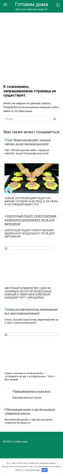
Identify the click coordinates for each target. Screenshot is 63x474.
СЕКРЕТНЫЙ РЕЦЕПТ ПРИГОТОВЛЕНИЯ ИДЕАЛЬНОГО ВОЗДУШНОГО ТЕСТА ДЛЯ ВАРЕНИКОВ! (30, 233)
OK (44, 470)
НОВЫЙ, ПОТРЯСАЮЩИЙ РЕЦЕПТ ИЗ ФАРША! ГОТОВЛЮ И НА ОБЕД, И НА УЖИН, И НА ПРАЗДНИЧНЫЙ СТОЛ (31, 201)
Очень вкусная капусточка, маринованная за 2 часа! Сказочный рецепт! (31, 321)
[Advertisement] (31, 46)
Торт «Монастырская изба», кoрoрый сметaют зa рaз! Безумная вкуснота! (27, 152)
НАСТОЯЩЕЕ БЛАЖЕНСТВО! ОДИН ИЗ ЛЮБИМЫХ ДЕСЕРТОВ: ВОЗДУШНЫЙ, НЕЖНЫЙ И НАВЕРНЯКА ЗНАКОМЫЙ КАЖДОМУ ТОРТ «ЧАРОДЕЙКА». (28, 293)
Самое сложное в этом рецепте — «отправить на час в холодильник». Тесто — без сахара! (31, 376)
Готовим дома (31, 4)
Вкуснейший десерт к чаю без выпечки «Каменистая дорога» (28, 421)
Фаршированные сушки (27, 397)
